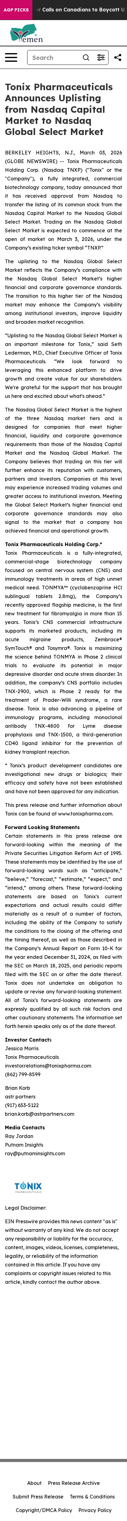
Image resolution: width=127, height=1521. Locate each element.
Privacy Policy (95, 1510)
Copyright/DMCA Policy (44, 1510)
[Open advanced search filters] (100, 57)
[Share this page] (117, 57)
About (34, 1483)
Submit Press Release (38, 1497)
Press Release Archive (74, 1483)
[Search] (86, 57)
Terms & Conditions (92, 1497)
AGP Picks (16, 10)
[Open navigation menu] (11, 57)
